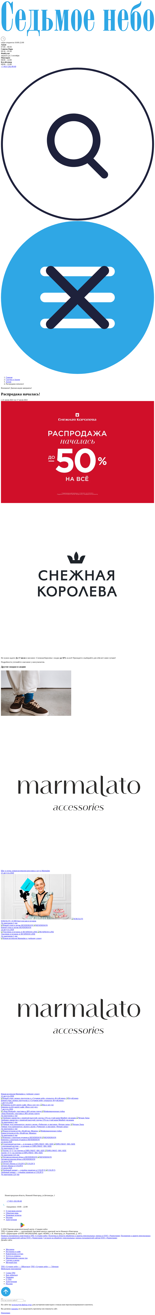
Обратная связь (12, 1213)
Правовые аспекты (13, 1215)
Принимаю (5, 1313)
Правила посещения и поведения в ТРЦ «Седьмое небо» (24, 1236)
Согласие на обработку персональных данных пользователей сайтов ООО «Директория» (80, 1238)
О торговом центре (14, 1211)
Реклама (9, 1217)
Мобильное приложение (11, 1269)
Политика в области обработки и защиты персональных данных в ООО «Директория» (84, 1236)
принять (14, 1309)
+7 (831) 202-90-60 (14, 1201)
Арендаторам (11, 1220)
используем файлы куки (22, 1305)
